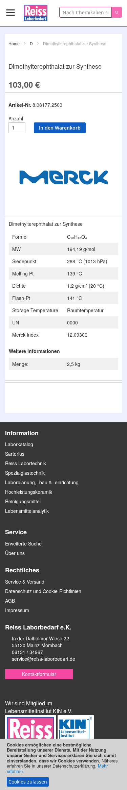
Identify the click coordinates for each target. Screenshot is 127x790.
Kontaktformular (39, 674)
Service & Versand (24, 581)
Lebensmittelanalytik (27, 510)
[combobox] (85, 12)
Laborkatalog (19, 444)
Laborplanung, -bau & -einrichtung (42, 482)
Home (14, 43)
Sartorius (14, 453)
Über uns (15, 553)
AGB (10, 600)
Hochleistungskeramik (28, 491)
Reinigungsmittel (23, 501)
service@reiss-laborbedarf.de (43, 658)
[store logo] (35, 11)
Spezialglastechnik (25, 472)
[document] (63, 764)
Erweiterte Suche (23, 543)
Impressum (17, 610)
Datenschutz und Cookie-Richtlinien (43, 591)
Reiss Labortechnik (25, 463)
